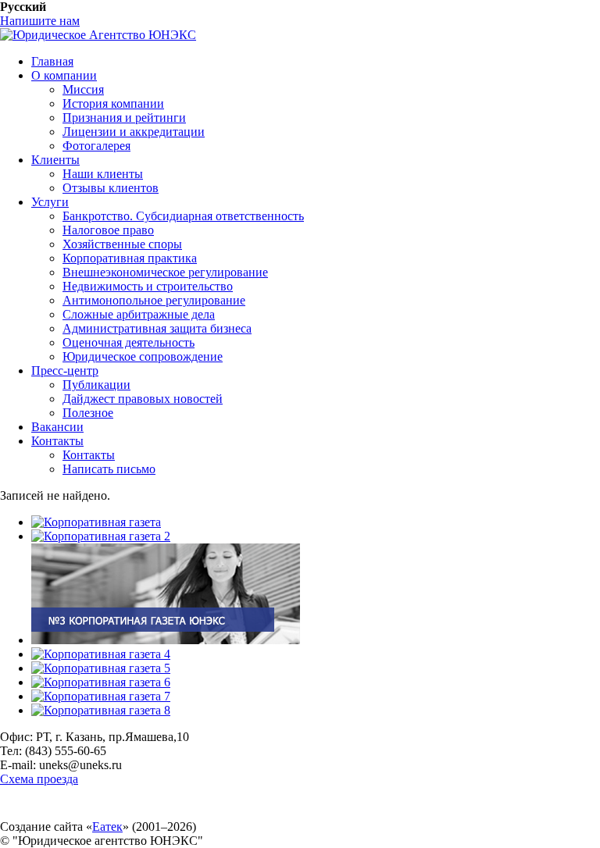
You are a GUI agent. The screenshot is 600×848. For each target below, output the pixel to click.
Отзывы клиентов (110, 187)
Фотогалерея (96, 145)
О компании (64, 75)
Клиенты (55, 159)
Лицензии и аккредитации (133, 131)
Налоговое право (108, 230)
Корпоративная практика (129, 258)
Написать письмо (108, 469)
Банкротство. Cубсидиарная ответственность (183, 216)
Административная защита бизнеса (157, 328)
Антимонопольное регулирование (153, 300)
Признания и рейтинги (124, 117)
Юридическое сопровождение (142, 356)
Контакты (57, 440)
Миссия (83, 89)
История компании (113, 103)
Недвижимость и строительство (147, 286)
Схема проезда (39, 779)
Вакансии (57, 426)
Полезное (87, 412)
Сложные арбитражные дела (138, 314)
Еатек (107, 826)
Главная (52, 61)
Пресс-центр (64, 370)
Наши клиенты (102, 173)
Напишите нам (40, 20)
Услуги (50, 201)
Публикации (96, 384)
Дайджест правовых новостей (142, 398)
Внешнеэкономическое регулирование (165, 272)
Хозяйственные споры (122, 244)
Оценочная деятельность (128, 342)
